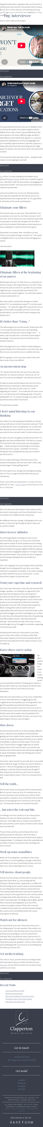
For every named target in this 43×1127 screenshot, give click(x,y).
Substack (21, 1089)
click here (3, 965)
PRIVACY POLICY (11, 1109)
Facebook (22, 1083)
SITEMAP (21, 1111)
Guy (1, 176)
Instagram (22, 1086)
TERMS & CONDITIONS (28, 1109)
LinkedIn (21, 1080)
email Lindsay (20, 484)
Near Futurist (14, 179)
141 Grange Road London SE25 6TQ (21, 1060)
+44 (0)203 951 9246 (21, 1057)
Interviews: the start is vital (15, 1002)
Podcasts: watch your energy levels (19, 999)
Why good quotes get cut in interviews (20, 996)
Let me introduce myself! (15, 991)
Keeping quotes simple (14, 993)
